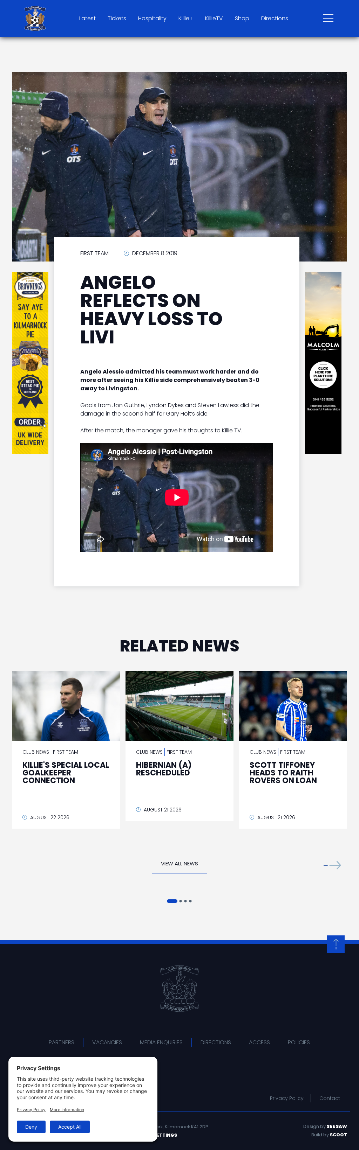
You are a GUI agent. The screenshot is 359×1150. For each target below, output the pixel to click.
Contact (329, 1098)
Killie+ (185, 18)
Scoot (338, 1135)
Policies (299, 1042)
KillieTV (214, 18)
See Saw (337, 1126)
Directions (274, 18)
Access (259, 1042)
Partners (61, 1042)
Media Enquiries (161, 1042)
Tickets (117, 18)
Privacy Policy (287, 1098)
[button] (332, 865)
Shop (242, 18)
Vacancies (107, 1042)
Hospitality (152, 18)
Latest (87, 18)
